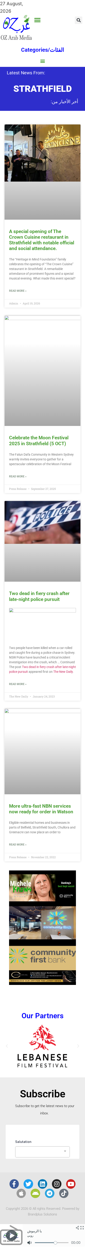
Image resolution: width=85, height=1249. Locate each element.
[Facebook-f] (14, 1184)
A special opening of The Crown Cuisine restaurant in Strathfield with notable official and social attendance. (41, 240)
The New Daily (63, 671)
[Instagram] (56, 1184)
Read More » (18, 290)
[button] (37, 20)
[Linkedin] (42, 1184)
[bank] (42, 983)
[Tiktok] (64, 1193)
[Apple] (21, 1193)
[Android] (35, 1193)
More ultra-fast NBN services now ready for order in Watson (41, 808)
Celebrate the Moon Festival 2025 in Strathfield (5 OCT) (38, 440)
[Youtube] (71, 1184)
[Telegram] (49, 1193)
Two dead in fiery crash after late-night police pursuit (39, 596)
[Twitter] (28, 1184)
